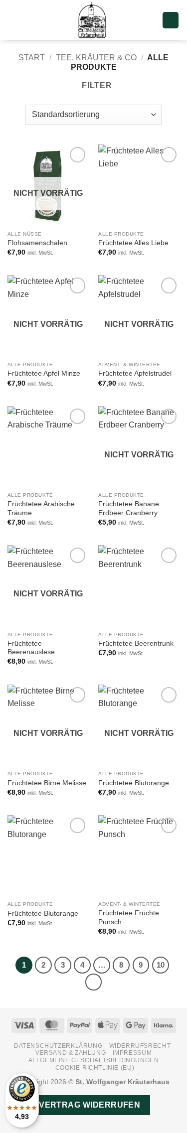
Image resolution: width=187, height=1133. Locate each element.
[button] (13, 20)
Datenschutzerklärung (58, 1045)
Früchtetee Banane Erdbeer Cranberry (128, 508)
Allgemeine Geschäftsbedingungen (93, 1060)
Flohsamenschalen (37, 243)
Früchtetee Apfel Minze (43, 373)
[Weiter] (93, 982)
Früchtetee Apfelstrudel (135, 373)
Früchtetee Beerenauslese (31, 648)
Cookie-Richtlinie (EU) (94, 1067)
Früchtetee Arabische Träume (41, 508)
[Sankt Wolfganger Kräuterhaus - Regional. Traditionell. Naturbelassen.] (93, 20)
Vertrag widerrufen (89, 1105)
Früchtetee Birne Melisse (46, 783)
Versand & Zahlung (70, 1052)
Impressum (132, 1052)
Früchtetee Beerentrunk (136, 643)
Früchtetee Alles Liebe (133, 243)
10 (161, 965)
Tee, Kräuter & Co (96, 57)
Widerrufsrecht (140, 1045)
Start (31, 57)
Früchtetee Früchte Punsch (128, 917)
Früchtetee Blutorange (133, 783)
